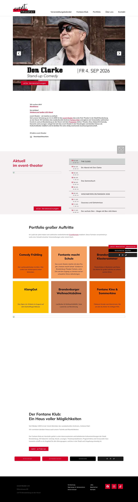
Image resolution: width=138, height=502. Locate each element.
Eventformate (74, 235)
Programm (72, 122)
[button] (19, 53)
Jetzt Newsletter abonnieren (55, 458)
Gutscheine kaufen (83, 458)
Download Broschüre (41, 136)
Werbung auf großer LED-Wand (41, 112)
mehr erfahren (38, 449)
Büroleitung (34, 106)
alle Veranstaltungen (34, 83)
